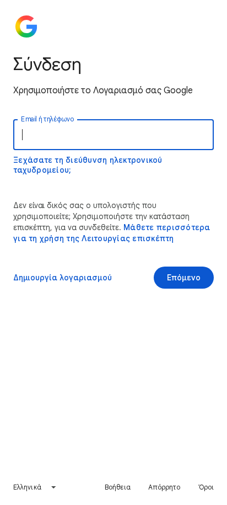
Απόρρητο (164, 487)
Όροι (206, 487)
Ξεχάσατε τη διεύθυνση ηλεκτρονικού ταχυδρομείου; (88, 165)
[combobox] (35, 487)
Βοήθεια (118, 487)
